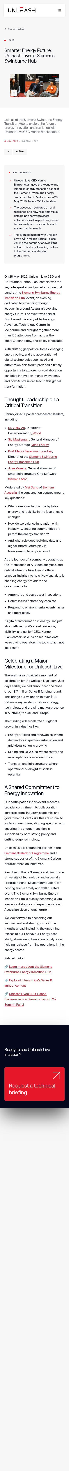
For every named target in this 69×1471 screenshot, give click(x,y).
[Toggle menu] (59, 10)
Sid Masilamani (18, 439)
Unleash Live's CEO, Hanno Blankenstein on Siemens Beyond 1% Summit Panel (30, 999)
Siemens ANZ (17, 479)
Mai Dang (31, 487)
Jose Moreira (17, 468)
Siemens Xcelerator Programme (26, 853)
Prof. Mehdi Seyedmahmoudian (30, 451)
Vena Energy (40, 445)
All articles (16, 28)
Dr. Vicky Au (16, 428)
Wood (37, 433)
